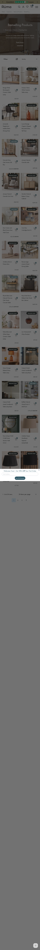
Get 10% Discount (20, 478)
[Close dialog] (39, 470)
